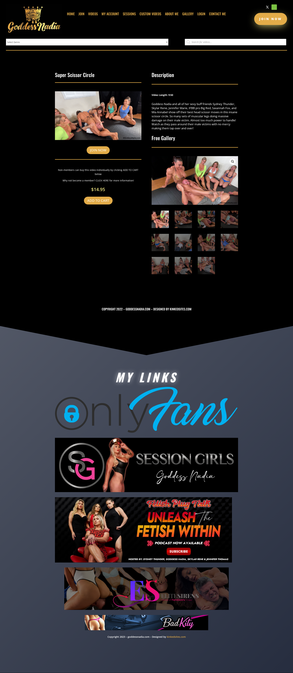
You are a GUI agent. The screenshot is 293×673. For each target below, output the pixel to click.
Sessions (129, 14)
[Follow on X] (267, 7)
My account (110, 14)
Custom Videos (150, 14)
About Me (172, 14)
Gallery (188, 14)
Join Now (270, 19)
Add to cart (98, 200)
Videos (93, 14)
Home (71, 14)
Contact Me (217, 14)
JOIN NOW (98, 150)
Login (201, 14)
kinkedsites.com (180, 309)
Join (81, 14)
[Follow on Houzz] (274, 7)
